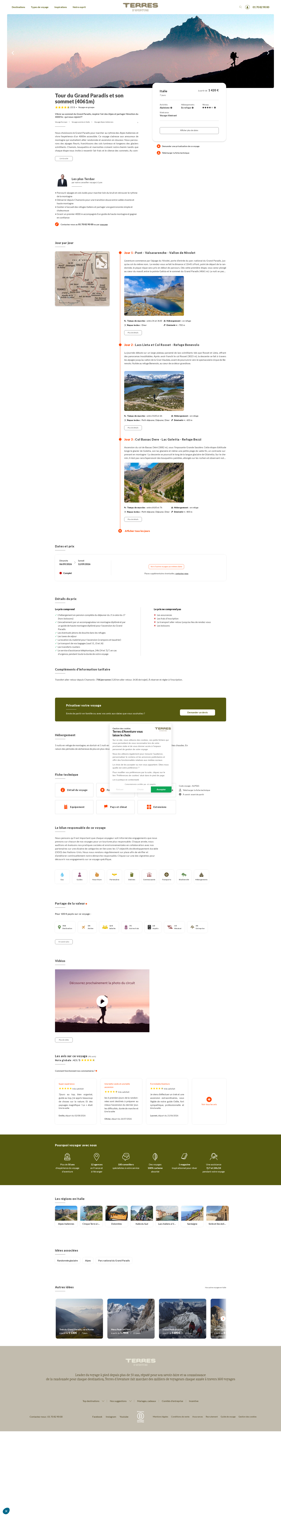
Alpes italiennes (66, 1223)
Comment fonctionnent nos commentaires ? (75, 1071)
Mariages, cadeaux (146, 1401)
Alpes (88, 1260)
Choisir (140, 789)
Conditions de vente (180, 1416)
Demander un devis (197, 712)
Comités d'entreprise (172, 1401)
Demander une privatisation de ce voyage (180, 146)
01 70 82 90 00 (261, 7)
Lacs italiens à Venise (168, 1223)
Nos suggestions (118, 1401)
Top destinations (91, 1401)
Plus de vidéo (64, 1040)
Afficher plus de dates (189, 130)
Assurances (197, 1416)
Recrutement (212, 1416)
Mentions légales (160, 1416)
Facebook (97, 1416)
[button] (6, 1511)
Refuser (119, 789)
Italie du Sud (142, 1223)
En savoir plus (64, 942)
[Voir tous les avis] (209, 1101)
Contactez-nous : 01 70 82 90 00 (46, 1416)
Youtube (124, 1416)
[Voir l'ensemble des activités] (171, 107)
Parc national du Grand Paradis (114, 1260)
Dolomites (116, 1223)
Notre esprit (79, 7)
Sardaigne (192, 1223)
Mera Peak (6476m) (121, 1329)
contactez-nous (181, 573)
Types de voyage (40, 7)
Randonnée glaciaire (67, 1260)
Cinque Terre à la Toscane (92, 1223)
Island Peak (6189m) (173, 1329)
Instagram (111, 1416)
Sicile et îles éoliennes (219, 1223)
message (104, 224)
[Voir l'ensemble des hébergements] (193, 107)
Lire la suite (64, 158)
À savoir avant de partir (193, 794)
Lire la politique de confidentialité (126, 780)
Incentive (193, 1401)
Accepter (161, 789)
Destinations (18, 7)
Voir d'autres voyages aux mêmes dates (166, 566)
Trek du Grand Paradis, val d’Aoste (76, 1329)
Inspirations (60, 7)
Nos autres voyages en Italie (215, 1287)
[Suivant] (223, 1318)
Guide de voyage (228, 1416)
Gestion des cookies (248, 1416)
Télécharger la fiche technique (175, 153)
